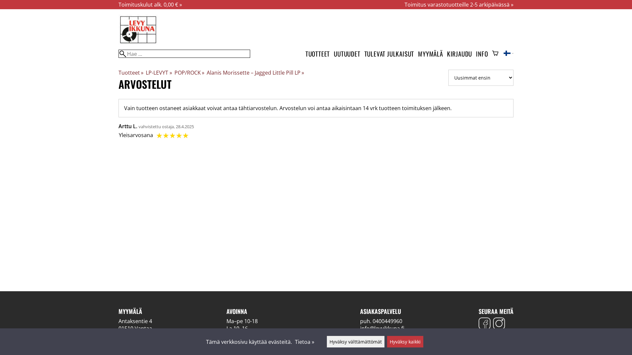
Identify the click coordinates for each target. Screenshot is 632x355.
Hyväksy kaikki (405, 342)
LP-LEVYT (159, 72)
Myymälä (430, 54)
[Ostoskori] (495, 54)
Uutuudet (347, 54)
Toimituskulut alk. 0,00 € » (150, 4)
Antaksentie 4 (135, 321)
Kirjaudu (459, 54)
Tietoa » (304, 341)
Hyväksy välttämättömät (355, 342)
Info (482, 54)
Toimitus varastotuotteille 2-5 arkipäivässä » (459, 4)
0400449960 (387, 321)
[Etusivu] (138, 42)
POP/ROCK (189, 72)
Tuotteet (317, 54)
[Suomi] (509, 54)
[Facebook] (484, 324)
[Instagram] (499, 324)
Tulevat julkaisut (389, 54)
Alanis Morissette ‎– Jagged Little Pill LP (255, 72)
